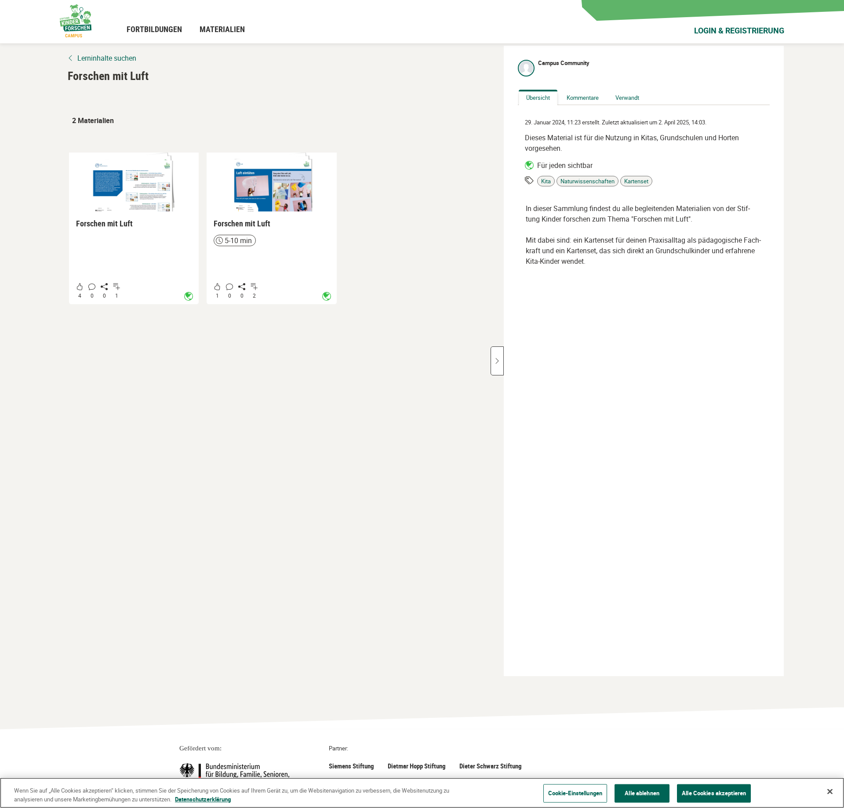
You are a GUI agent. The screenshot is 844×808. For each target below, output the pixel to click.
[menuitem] (154, 29)
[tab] (538, 98)
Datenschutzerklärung (203, 799)
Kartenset (636, 181)
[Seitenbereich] (497, 360)
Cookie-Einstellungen (575, 793)
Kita (546, 181)
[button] (134, 228)
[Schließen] (830, 791)
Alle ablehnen (642, 793)
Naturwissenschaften (587, 181)
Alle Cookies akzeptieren (714, 793)
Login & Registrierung (739, 30)
